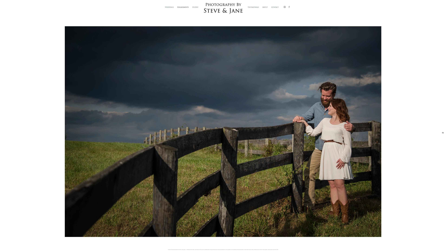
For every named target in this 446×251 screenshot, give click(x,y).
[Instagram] (285, 7)
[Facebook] (289, 7)
